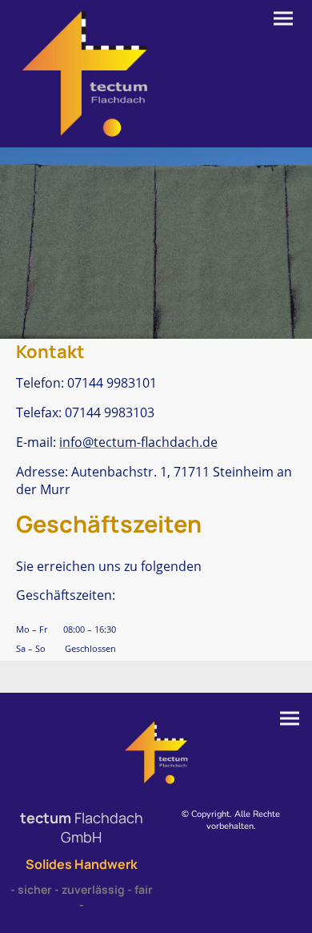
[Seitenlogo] (84, 74)
